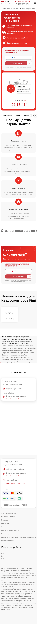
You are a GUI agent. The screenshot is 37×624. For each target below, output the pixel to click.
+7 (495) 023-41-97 (23, 1)
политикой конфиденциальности (18, 68)
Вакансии (5, 523)
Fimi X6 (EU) (2, 556)
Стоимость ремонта (8, 513)
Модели (26, 115)
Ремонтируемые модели (10, 530)
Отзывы (18, 115)
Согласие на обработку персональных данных (18, 537)
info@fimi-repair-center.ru (15, 389)
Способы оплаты (7, 541)
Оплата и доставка (8, 516)
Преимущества (7, 115)
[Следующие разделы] (35, 115)
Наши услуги (6, 534)
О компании (5, 527)
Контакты (4, 520)
